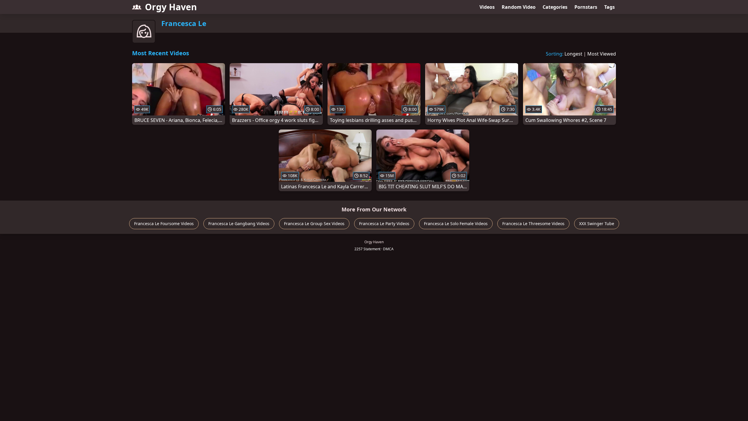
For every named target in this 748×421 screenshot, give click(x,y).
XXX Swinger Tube (596, 223)
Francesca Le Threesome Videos (533, 223)
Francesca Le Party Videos (384, 223)
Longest (573, 54)
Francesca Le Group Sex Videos (314, 223)
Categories (555, 7)
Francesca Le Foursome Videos (164, 223)
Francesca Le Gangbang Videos (238, 223)
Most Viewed (601, 54)
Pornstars (585, 7)
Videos (487, 7)
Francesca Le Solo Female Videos (456, 223)
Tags (609, 7)
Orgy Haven (171, 7)
